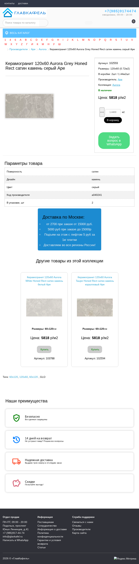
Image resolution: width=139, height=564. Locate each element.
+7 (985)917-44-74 (13, 532)
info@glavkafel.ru (13, 536)
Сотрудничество (47, 525)
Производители (18, 49)
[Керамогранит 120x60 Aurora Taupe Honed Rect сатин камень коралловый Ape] (95, 307)
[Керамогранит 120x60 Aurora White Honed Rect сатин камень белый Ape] (44, 307)
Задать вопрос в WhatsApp (114, 140)
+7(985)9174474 (120, 11)
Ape (33, 49)
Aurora (43, 49)
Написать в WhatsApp (15, 540)
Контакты (9, 4)
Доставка (23, 4)
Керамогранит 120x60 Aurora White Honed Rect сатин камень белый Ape (44, 281)
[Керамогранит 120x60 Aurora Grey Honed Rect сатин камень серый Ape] (29, 106)
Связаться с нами (82, 522)
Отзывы (76, 525)
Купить (45, 349)
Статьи (41, 547)
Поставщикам (45, 522)
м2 (123, 112)
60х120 (33, 376)
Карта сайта (79, 532)
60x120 (13, 376)
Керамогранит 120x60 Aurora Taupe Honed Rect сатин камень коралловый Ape (95, 281)
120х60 (23, 376)
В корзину (113, 120)
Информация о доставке (52, 529)
